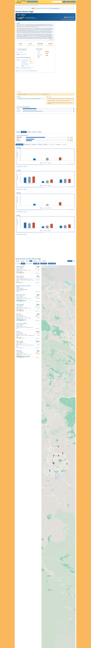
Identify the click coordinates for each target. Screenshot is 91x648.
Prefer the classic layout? (54, 8)
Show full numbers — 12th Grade (21, 211)
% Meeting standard (19, 144)
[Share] (65, 2)
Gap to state (40, 144)
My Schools (36, 263)
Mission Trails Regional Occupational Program (23, 286)
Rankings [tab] (18, 131)
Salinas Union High (23, 25)
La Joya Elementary (25, 63)
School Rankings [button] (35, 1)
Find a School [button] (29, 1)
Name (19, 263)
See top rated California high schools (24, 68)
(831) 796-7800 (20, 52)
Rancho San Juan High (32, 36)
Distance (23, 263)
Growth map (46, 144)
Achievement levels (27, 144)
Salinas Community (20, 276)
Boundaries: (43, 263)
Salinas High (36, 30)
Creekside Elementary (25, 59)
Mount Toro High (19, 341)
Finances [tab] (39, 131)
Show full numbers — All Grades (21, 234)
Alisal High (49, 30)
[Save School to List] (39, 273)
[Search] (63, 2)
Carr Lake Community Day (21, 323)
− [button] (74, 267)
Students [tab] (34, 131)
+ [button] (74, 266)
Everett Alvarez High (20, 266)
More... (23, 65)
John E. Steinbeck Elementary (25, 62)
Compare (37, 273)
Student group (58, 144)
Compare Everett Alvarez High (23, 70)
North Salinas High (42, 30)
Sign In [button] (69, 1)
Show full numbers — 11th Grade (21, 189)
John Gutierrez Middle (25, 67)
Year (50, 144)
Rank (26, 263)
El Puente (18, 331)
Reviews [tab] (29, 131)
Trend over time (34, 144)
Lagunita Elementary (25, 64)
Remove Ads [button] (73, 1)
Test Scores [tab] (24, 131)
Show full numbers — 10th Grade (21, 166)
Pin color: (51, 263)
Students (30, 263)
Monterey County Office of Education (22, 278)
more (38, 57)
